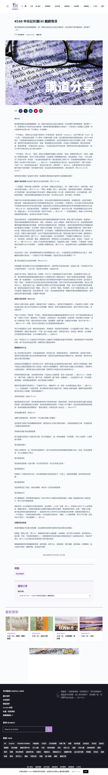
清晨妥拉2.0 (57, 752)
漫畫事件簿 (67, 752)
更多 (103, 6)
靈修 (55, 756)
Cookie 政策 (7, 708)
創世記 (101, 743)
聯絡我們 (6, 704)
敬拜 (5, 752)
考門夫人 (19, 756)
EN (5, 743)
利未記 (94, 743)
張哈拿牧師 (91, 748)
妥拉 (59, 748)
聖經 (26, 756)
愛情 (99, 748)
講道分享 (38, 35)
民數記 (38, 752)
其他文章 (21, 591)
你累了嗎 (62, 743)
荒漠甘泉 (33, 756)
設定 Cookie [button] (76, 771)
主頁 (31, 6)
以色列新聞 (52, 743)
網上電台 (38, 6)
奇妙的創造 (51, 748)
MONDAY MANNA (23, 743)
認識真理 (67, 6)
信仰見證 (57, 6)
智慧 (11, 752)
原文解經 (14, 748)
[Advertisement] (54, 669)
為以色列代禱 (78, 752)
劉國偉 (6, 748)
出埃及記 (86, 743)
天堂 (42, 748)
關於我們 (6, 696)
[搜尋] (102, 6)
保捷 (69, 743)
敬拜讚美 (76, 6)
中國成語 (36, 743)
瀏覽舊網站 (8, 715)
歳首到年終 (30, 752)
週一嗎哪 (48, 756)
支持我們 (6, 700)
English (11, 743)
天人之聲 (35, 748)
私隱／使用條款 (9, 711)
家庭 (73, 748)
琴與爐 (88, 752)
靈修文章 (63, 756)
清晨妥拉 (47, 752)
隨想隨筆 (47, 6)
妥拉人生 (67, 748)
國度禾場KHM (25, 748)
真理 (102, 752)
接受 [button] (85, 771)
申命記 (96, 752)
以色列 (95, 6)
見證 (40, 756)
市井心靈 (81, 748)
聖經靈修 (86, 6)
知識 (5, 756)
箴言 (11, 756)
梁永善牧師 (20, 574)
